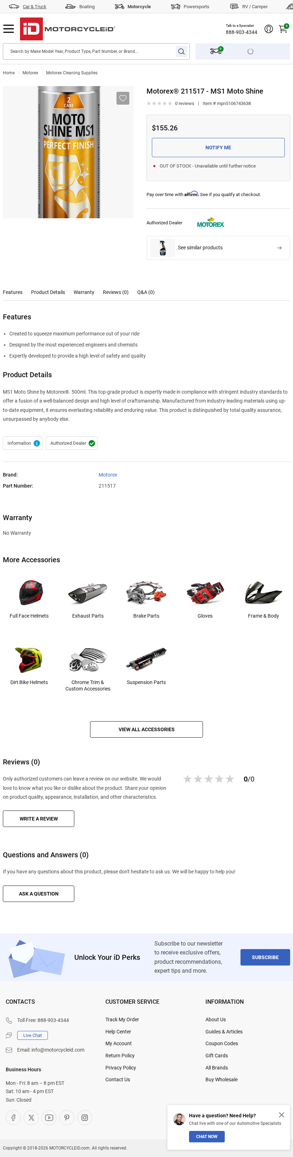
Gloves (205, 616)
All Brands (216, 1068)
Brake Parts (146, 616)
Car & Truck (34, 6)
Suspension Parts (146, 682)
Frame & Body (263, 616)
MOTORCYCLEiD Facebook (13, 1117)
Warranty (84, 292)
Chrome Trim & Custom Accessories (87, 685)
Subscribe (265, 957)
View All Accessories (147, 729)
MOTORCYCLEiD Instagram (84, 1117)
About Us (215, 1019)
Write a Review (39, 819)
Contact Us (117, 1079)
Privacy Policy (120, 1068)
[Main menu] (8, 29)
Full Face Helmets (29, 616)
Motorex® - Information (23, 443)
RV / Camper (255, 6)
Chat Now (207, 1136)
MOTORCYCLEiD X (31, 1117)
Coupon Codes (221, 1043)
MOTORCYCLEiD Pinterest (66, 1117)
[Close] (281, 1114)
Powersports (196, 6)
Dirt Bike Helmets (29, 682)
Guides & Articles (224, 1031)
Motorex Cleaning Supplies (72, 72)
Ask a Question (39, 894)
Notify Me (218, 147)
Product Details (48, 292)
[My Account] (269, 29)
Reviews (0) (116, 292)
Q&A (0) (146, 292)
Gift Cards (216, 1055)
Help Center (118, 1031)
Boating (87, 6)
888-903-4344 (241, 32)
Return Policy (120, 1055)
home (9, 72)
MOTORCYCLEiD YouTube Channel (48, 1117)
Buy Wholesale (221, 1079)
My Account (118, 1043)
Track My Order (122, 1019)
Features (13, 292)
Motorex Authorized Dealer (72, 443)
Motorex (30, 72)
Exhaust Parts (88, 616)
